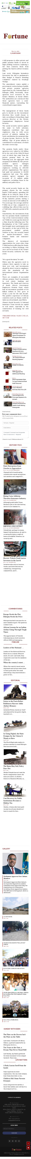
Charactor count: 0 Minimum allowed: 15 (12, 439)
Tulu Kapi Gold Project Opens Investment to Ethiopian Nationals (19, 335)
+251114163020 (16, 1118)
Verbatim (14, 356)
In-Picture (14, 386)
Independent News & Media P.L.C (21, 1153)
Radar (13, 332)
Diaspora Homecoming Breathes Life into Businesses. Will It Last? (19, 351)
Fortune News (15, 393)
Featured (14, 347)
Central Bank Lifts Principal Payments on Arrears (19, 397)
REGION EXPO (16, 341)
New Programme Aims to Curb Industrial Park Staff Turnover (19, 381)
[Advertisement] (15, 589)
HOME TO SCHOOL (18, 365)
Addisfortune (7, 1153)
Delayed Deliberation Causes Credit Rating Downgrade (19, 405)
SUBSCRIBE (14, 1133)
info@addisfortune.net (14, 1120)
